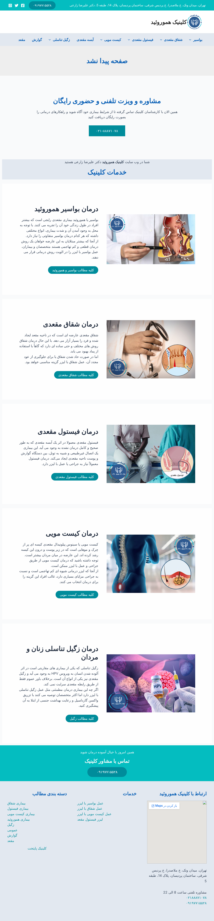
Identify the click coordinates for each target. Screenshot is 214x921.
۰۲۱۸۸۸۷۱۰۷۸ (196, 897)
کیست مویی (112, 40)
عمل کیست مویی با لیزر (94, 814)
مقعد (21, 40)
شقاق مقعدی (173, 40)
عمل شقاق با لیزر (89, 808)
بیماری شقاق (16, 803)
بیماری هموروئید (18, 819)
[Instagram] (10, 5)
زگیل (10, 824)
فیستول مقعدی (142, 40)
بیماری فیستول (17, 808)
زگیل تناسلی (61, 40)
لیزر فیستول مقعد (90, 819)
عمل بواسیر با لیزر (90, 803)
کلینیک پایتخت (37, 848)
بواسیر (197, 40)
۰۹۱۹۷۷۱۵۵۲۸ (196, 903)
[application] (191, 39)
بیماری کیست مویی (21, 814)
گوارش (37, 40)
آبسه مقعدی (85, 40)
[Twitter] (16, 5)
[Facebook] (23, 5)
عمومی (12, 830)
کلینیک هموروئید (169, 22)
